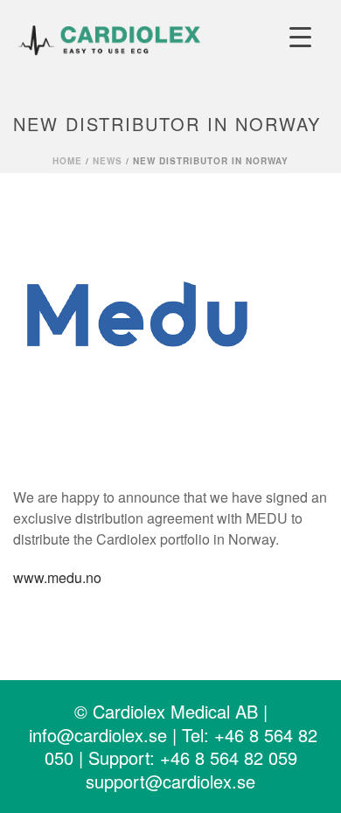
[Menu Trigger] (300, 37)
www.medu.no (57, 577)
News (107, 161)
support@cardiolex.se (170, 781)
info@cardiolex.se (98, 734)
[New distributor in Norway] (170, 319)
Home (67, 161)
